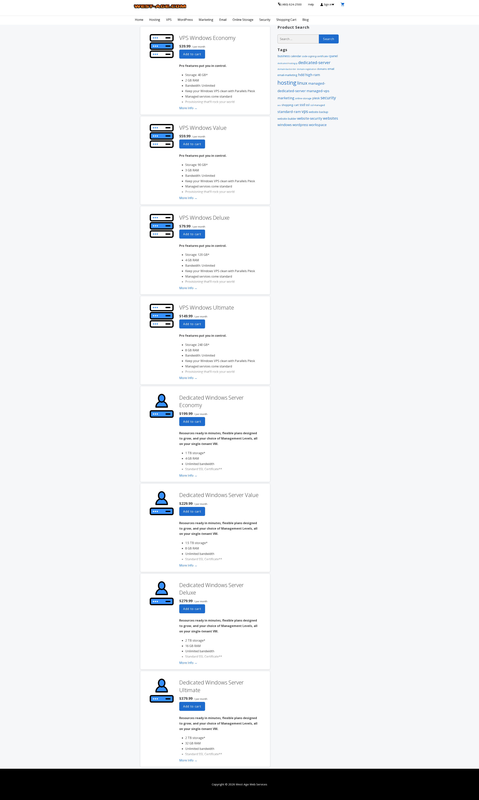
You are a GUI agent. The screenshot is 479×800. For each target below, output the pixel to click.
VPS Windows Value (202, 127)
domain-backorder (286, 69)
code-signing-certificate (315, 56)
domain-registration (306, 69)
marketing (285, 98)
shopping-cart (290, 105)
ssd (302, 104)
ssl (308, 105)
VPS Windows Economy (207, 37)
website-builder (286, 118)
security (328, 98)
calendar (296, 56)
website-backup (318, 112)
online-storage (303, 98)
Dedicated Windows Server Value (218, 495)
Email (223, 20)
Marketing (206, 20)
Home (139, 20)
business (283, 56)
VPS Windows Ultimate (206, 307)
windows (284, 124)
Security (264, 20)
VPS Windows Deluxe (204, 217)
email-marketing (287, 75)
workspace (318, 124)
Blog (305, 20)
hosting (286, 82)
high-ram (312, 74)
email (331, 69)
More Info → (188, 108)
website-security (309, 118)
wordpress (300, 124)
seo (279, 105)
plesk (316, 98)
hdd (301, 74)
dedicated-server (314, 62)
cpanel (333, 56)
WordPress (185, 20)
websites (330, 118)
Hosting (154, 20)
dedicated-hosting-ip (287, 63)
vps (305, 111)
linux (302, 83)
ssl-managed (317, 105)
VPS (169, 20)
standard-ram (289, 111)
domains (322, 69)
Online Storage (243, 20)
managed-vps (317, 90)
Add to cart (192, 54)
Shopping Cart (286, 20)
